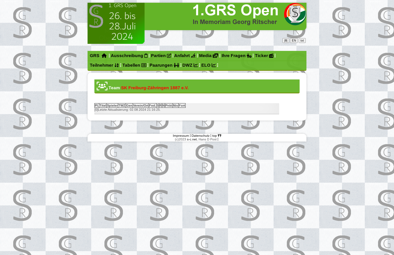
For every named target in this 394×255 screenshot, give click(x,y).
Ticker (262, 55)
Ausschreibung (127, 55)
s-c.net (192, 139)
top (215, 135)
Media (206, 55)
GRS (96, 55)
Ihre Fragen (234, 55)
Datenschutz (201, 135)
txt (302, 40)
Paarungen (162, 65)
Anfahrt (182, 55)
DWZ (188, 65)
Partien (159, 55)
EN (294, 40)
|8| (285, 40)
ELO (206, 65)
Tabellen (131, 65)
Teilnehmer (102, 65)
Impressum (181, 135)
